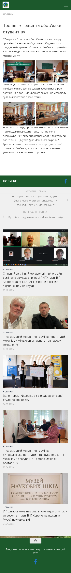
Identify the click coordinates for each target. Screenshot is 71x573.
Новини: (10, 181)
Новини (8, 14)
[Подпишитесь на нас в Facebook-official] (65, 181)
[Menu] (66, 5)
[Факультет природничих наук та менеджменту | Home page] (7, 5)
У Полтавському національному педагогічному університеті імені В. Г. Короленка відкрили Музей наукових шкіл (35, 515)
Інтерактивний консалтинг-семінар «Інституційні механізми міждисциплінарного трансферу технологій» (35, 341)
